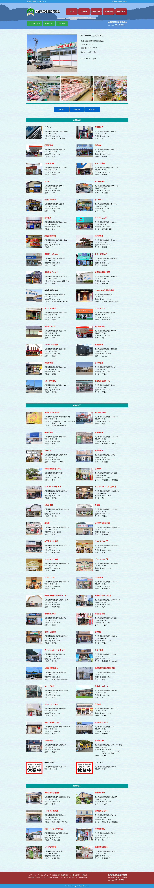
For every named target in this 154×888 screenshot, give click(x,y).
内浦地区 (61, 109)
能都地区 (77, 109)
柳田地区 (92, 109)
